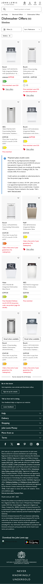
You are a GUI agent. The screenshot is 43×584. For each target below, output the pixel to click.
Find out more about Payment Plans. (12, 493)
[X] (12, 445)
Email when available (10, 339)
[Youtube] (18, 445)
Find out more (16, 191)
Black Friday (4, 14)
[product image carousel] (11, 52)
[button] (40, 3)
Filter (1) (9, 29)
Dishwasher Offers (33, 14)
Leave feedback (8, 407)
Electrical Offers (17, 14)
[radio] (24, 85)
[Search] (4, 9)
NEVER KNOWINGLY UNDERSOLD (21, 575)
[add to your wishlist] (18, 42)
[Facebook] (5, 445)
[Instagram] (31, 445)
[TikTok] (37, 445)
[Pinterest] (25, 445)
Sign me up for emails (10, 392)
